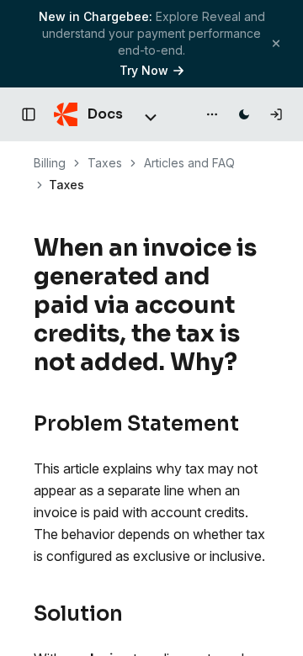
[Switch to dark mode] (244, 114)
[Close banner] (276, 43)
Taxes (105, 163)
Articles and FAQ (189, 163)
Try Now (144, 70)
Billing (50, 163)
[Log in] (276, 114)
